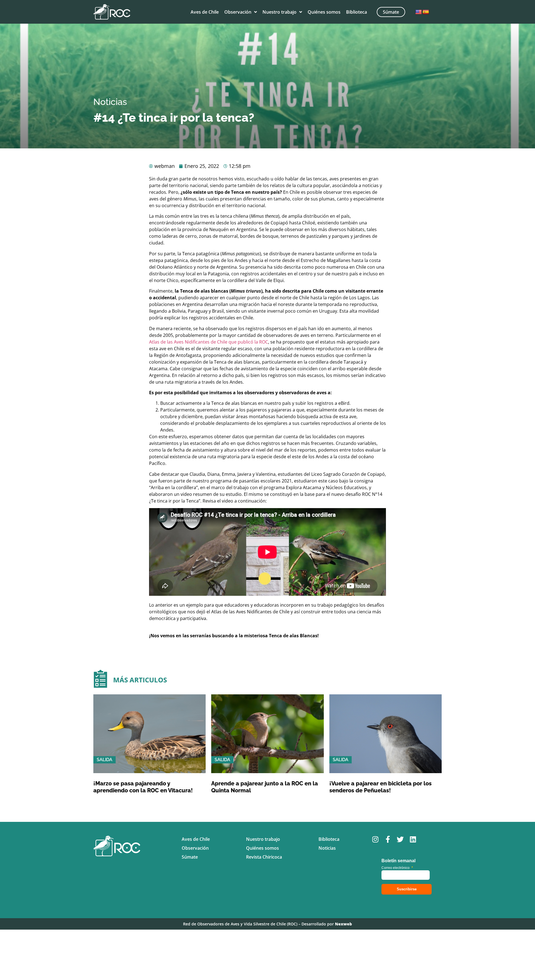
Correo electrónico (397, 867)
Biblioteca (356, 12)
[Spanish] (425, 12)
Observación (237, 12)
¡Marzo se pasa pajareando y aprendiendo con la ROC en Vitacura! (143, 787)
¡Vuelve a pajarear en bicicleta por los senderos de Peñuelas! (380, 787)
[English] (418, 12)
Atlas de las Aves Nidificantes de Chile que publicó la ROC (208, 342)
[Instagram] (375, 839)
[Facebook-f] (387, 839)
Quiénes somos (324, 12)
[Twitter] (400, 839)
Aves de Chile (205, 12)
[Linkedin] (412, 839)
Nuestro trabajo (279, 12)
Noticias (110, 102)
